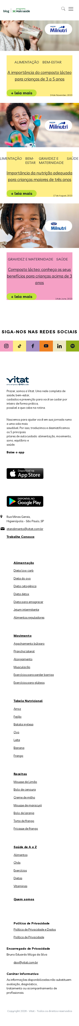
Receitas (20, 774)
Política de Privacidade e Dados (35, 929)
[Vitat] (17, 10)
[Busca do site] (63, 8)
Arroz (17, 709)
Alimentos (20, 855)
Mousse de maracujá (28, 805)
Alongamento (23, 659)
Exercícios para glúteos (29, 683)
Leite (17, 740)
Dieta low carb (24, 570)
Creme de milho (24, 797)
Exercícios (20, 870)
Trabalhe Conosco (20, 537)
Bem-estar (51, 62)
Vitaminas (20, 886)
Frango (18, 756)
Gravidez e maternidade (51, 160)
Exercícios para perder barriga (34, 675)
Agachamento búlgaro (29, 644)
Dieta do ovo (22, 578)
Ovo (16, 732)
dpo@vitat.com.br (26, 962)
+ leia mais (21, 92)
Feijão (18, 717)
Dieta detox (21, 594)
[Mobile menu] (71, 9)
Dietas (18, 878)
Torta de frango (24, 821)
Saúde (72, 158)
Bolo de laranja (24, 813)
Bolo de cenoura (25, 789)
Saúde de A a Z (25, 847)
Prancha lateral (24, 651)
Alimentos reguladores (29, 617)
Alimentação (26, 62)
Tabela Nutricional (28, 701)
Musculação (22, 667)
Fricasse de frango (26, 828)
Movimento (23, 636)
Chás (17, 863)
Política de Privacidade (29, 937)
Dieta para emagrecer (28, 602)
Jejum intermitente (26, 610)
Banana (19, 748)
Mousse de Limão (25, 782)
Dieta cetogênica (25, 586)
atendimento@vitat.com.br (25, 529)
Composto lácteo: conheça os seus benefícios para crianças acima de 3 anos (39, 276)
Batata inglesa (23, 724)
